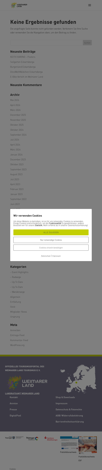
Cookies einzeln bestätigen (51, 247)
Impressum (56, 256)
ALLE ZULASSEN (51, 232)
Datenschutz (45, 256)
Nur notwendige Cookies (51, 240)
